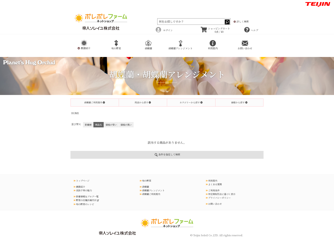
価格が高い (126, 124)
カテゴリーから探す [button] (190, 102)
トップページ (82, 180)
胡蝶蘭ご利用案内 (151, 194)
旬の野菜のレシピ (84, 204)
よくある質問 (215, 184)
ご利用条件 (214, 190)
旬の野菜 (146, 180)
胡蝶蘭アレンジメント (153, 190)
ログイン (168, 30)
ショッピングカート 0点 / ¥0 (219, 30)
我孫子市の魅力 (83, 190)
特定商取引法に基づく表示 (221, 194)
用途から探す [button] (142, 102)
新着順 (88, 124)
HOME (75, 113)
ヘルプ (254, 30)
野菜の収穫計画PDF (86, 200)
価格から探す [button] (238, 102)
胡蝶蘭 (145, 186)
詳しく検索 (242, 21)
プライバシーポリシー (219, 197)
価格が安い (111, 124)
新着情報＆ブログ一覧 (87, 196)
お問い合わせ (215, 203)
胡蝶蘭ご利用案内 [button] (93, 102)
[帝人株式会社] (317, 4)
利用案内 (212, 180)
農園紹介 (80, 186)
